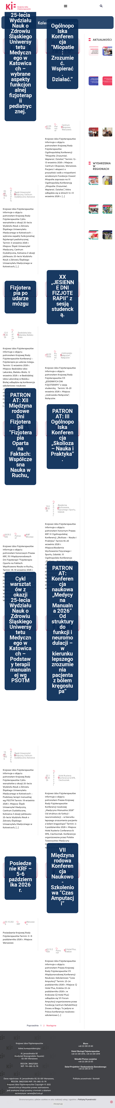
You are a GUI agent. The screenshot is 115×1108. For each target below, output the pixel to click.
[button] (65, 6)
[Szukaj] (101, 6)
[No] (111, 1102)
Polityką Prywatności (87, 1099)
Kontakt (96, 1078)
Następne (51, 1025)
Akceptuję (58, 1104)
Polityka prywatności (82, 1078)
